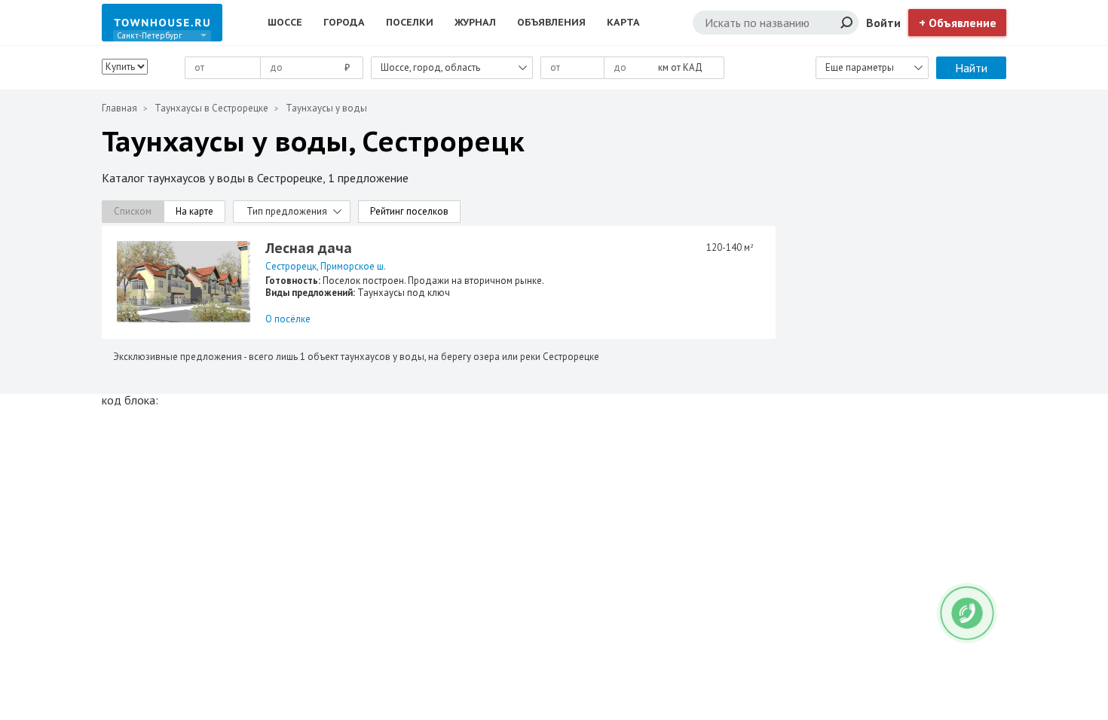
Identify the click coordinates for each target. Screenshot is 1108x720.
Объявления (551, 22)
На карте (194, 211)
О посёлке (288, 319)
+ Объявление (957, 22)
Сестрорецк (291, 266)
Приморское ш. (353, 266)
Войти (883, 22)
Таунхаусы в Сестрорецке (211, 108)
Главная (119, 108)
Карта (623, 22)
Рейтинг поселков (409, 211)
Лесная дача (308, 248)
